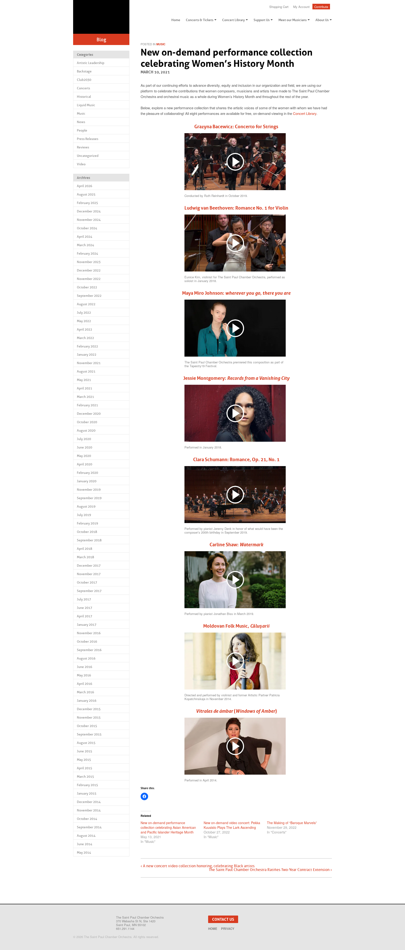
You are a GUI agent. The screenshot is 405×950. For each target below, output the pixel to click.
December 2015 (89, 709)
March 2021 (85, 397)
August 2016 (86, 658)
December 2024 (89, 211)
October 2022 (87, 287)
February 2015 (87, 785)
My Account (301, 6)
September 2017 (89, 591)
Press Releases (87, 139)
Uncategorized (87, 156)
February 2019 (87, 523)
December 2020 (89, 413)
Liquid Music (86, 105)
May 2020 (84, 456)
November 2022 (89, 279)
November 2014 (89, 810)
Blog (101, 39)
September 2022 (89, 296)
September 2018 (89, 540)
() (236, 711)
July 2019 (84, 515)
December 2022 (89, 270)
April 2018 (84, 548)
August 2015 (86, 743)
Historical (84, 96)
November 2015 (89, 717)
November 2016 (89, 633)
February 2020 (87, 473)
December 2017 (89, 565)
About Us (322, 20)
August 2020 (86, 430)
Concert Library (233, 20)
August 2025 (86, 194)
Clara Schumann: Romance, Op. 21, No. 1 (236, 459)
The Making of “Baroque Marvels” (292, 822)
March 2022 (85, 338)
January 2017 (86, 624)
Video (81, 164)
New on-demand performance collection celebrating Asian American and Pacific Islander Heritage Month (168, 827)
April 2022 (84, 329)
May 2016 (84, 675)
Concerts (83, 88)
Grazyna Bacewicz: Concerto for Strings (236, 126)
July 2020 (84, 439)
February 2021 (87, 405)
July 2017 (84, 599)
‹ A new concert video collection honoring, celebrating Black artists (198, 866)
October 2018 (87, 532)
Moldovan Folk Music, (236, 626)
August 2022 (86, 304)
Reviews (83, 147)
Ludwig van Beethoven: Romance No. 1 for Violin (236, 208)
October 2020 (87, 422)
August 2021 (86, 371)
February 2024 (87, 253)
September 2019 (89, 498)
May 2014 (84, 852)
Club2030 (84, 80)
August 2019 (86, 506)
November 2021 (89, 363)
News (81, 122)
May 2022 (84, 321)
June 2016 (84, 667)
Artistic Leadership (90, 63)
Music (81, 113)
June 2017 (84, 608)
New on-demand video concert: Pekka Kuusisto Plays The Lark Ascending (232, 825)
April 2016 (84, 684)
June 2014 (84, 844)
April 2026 (84, 186)
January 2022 (86, 354)
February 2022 (87, 346)
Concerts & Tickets (199, 20)
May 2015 (84, 760)
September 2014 (89, 827)
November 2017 (89, 574)
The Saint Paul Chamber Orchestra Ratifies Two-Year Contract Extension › (270, 870)
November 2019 (89, 489)
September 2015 (89, 734)
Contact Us (223, 919)
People (82, 130)
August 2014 (86, 835)
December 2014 (89, 802)
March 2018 (85, 557)
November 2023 (89, 262)
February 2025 (87, 203)
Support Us (262, 20)
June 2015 (84, 751)
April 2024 (84, 236)
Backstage (84, 71)
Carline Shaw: (236, 544)
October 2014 (87, 819)
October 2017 (87, 582)
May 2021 (84, 380)
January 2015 (86, 793)
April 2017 (84, 616)
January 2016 (86, 700)
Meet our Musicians (292, 20)
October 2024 (87, 228)
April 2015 (84, 768)
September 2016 (89, 650)
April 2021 (84, 388)
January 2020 (86, 481)
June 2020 (84, 447)
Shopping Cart (279, 6)
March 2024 (85, 245)
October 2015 (87, 726)
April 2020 (84, 464)
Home (175, 20)
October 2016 (87, 641)
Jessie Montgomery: (236, 378)
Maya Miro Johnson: (236, 293)
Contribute (321, 6)
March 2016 (85, 692)
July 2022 (84, 312)
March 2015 (85, 776)
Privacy (227, 929)
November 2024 (89, 220)
